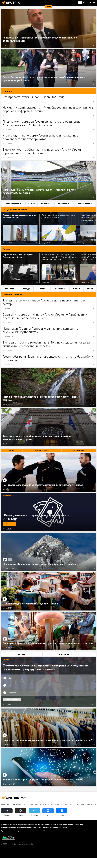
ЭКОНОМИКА (56, 804)
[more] (93, 45)
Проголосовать (12, 699)
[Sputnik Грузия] (11, 5)
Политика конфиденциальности (29, 828)
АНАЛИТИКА (16, 804)
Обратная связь (49, 831)
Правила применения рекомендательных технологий (21, 831)
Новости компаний (8, 828)
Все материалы (30, 804)
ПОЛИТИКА (44, 804)
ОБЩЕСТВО (68, 804)
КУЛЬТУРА (80, 804)
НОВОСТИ (5, 804)
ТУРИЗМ (89, 804)
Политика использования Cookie (54, 828)
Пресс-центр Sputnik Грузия (68, 824)
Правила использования (27, 824)
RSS (81, 824)
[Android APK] (8, 837)
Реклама (41, 824)
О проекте (5, 824)
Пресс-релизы (50, 824)
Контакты (13, 824)
